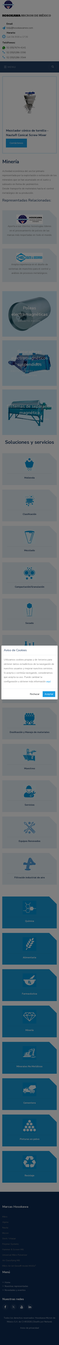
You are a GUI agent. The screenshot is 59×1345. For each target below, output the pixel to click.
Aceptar (49, 694)
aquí (48, 681)
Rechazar (34, 694)
